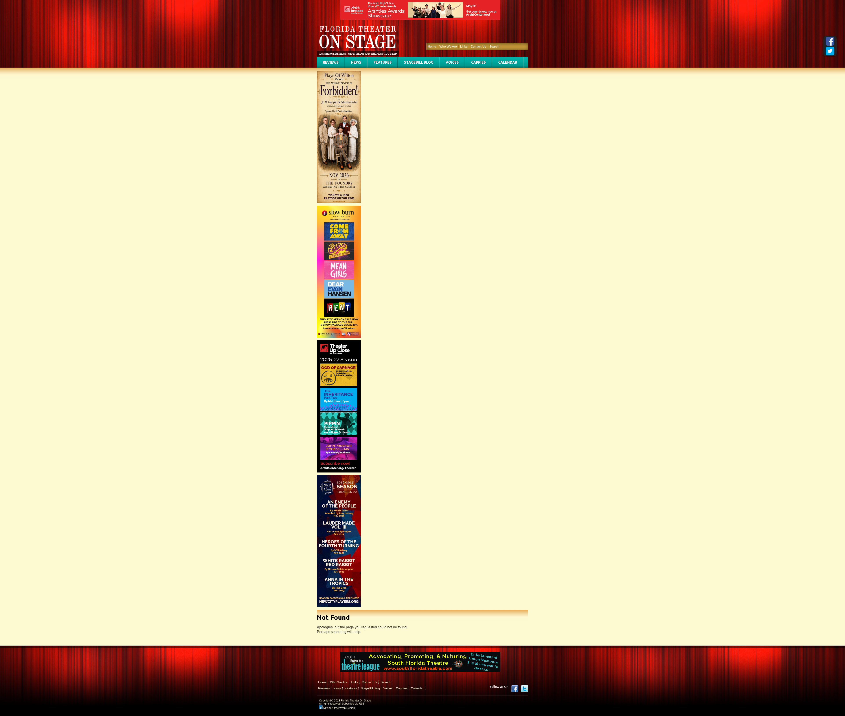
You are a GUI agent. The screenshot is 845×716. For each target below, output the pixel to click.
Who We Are (448, 46)
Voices (452, 62)
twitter (524, 688)
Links (463, 46)
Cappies (478, 62)
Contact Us (478, 46)
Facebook (514, 688)
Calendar (507, 62)
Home (432, 46)
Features (383, 62)
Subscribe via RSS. (353, 703)
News (356, 62)
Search (494, 46)
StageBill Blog (418, 62)
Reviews (331, 62)
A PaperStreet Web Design (339, 708)
